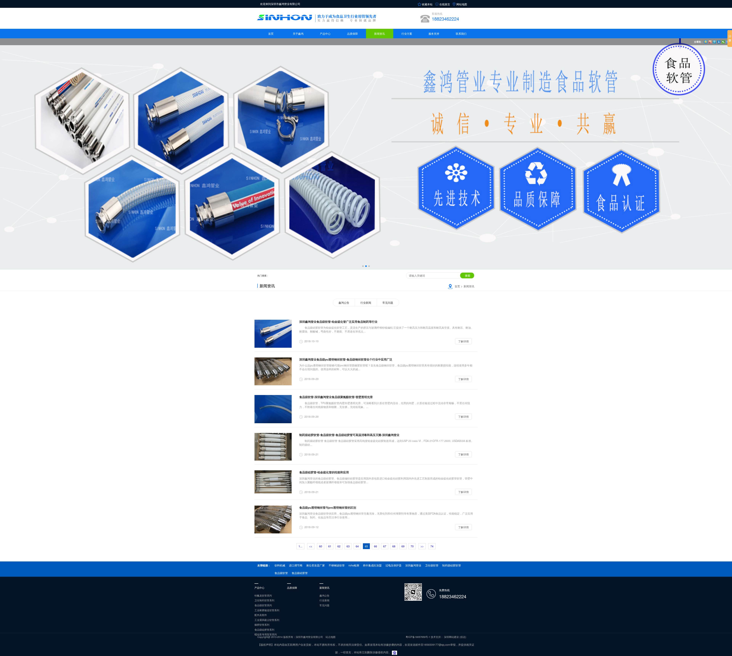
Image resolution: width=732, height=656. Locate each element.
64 (357, 546)
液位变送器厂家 (315, 565)
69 (403, 546)
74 (431, 546)
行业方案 (406, 33)
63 (348, 546)
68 (393, 546)
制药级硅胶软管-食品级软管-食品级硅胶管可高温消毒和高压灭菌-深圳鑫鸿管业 (349, 435)
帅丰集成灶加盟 (372, 565)
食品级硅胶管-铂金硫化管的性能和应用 (324, 472)
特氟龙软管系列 (263, 595)
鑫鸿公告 (344, 302)
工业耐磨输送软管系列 (266, 610)
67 (384, 546)
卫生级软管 (431, 565)
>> (422, 546)
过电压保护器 (393, 565)
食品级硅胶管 (300, 573)
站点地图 (331, 637)
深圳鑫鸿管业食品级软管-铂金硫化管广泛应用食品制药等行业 (338, 322)
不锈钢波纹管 (337, 565)
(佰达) (463, 637)
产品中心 (325, 33)
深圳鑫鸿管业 (413, 565)
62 (338, 546)
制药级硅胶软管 (451, 565)
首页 (271, 33)
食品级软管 (281, 573)
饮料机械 (279, 565)
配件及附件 (260, 615)
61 (329, 546)
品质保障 (352, 33)
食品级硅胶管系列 (264, 629)
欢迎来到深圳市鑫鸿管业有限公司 (280, 4)
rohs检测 (353, 565)
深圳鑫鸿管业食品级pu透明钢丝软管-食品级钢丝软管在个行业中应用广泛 (345, 359)
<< (310, 546)
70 (412, 546)
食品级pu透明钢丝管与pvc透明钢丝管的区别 (327, 507)
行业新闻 (365, 302)
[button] (363, 266)
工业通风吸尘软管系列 (266, 620)
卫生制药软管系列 (264, 600)
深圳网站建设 (451, 637)
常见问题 (387, 302)
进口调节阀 (295, 565)
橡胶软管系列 (261, 624)
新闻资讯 (379, 33)
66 (375, 546)
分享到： (698, 41)
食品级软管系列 (263, 605)
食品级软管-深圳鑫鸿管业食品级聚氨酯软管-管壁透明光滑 (336, 397)
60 (320, 546)
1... (300, 546)
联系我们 (461, 33)
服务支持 (434, 33)
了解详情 (463, 341)
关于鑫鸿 (298, 33)
